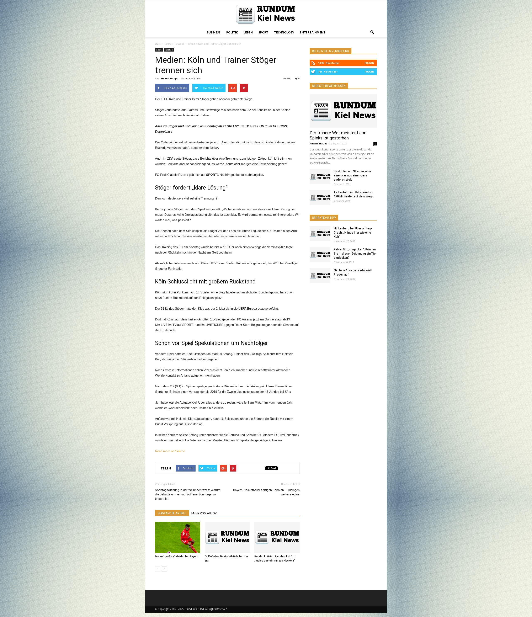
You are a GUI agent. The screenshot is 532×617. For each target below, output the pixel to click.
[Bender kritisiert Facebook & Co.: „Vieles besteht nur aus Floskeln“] (277, 537)
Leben (248, 32)
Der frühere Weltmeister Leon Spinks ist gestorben (338, 135)
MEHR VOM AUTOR (204, 513)
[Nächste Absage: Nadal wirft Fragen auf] (320, 275)
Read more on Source (170, 451)
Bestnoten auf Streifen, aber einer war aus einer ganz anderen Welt (352, 175)
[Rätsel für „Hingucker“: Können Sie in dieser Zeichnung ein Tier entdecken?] (320, 254)
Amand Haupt (169, 78)
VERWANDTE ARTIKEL (172, 513)
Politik (232, 32)
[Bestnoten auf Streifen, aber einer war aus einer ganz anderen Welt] (320, 176)
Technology (284, 32)
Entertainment (312, 32)
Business (213, 32)
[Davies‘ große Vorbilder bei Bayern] (177, 537)
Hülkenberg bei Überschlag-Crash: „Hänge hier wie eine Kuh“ (353, 232)
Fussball (169, 49)
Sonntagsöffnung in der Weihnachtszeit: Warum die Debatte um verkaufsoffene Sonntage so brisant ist (187, 494)
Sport (263, 32)
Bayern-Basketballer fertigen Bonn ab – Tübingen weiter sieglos (266, 492)
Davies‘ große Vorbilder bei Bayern (176, 556)
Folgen (369, 62)
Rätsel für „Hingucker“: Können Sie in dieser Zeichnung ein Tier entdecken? (355, 253)
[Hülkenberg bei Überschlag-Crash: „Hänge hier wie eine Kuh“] (320, 233)
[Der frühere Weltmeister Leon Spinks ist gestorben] (343, 111)
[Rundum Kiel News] (266, 14)
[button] (372, 32)
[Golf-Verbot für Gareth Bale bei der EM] (227, 537)
